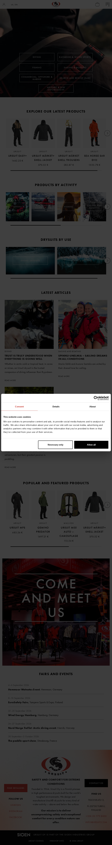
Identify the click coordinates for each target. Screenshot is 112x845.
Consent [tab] (19, 406)
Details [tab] (56, 406)
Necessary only (55, 444)
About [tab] (92, 406)
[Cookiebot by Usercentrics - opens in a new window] (96, 398)
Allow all (91, 444)
